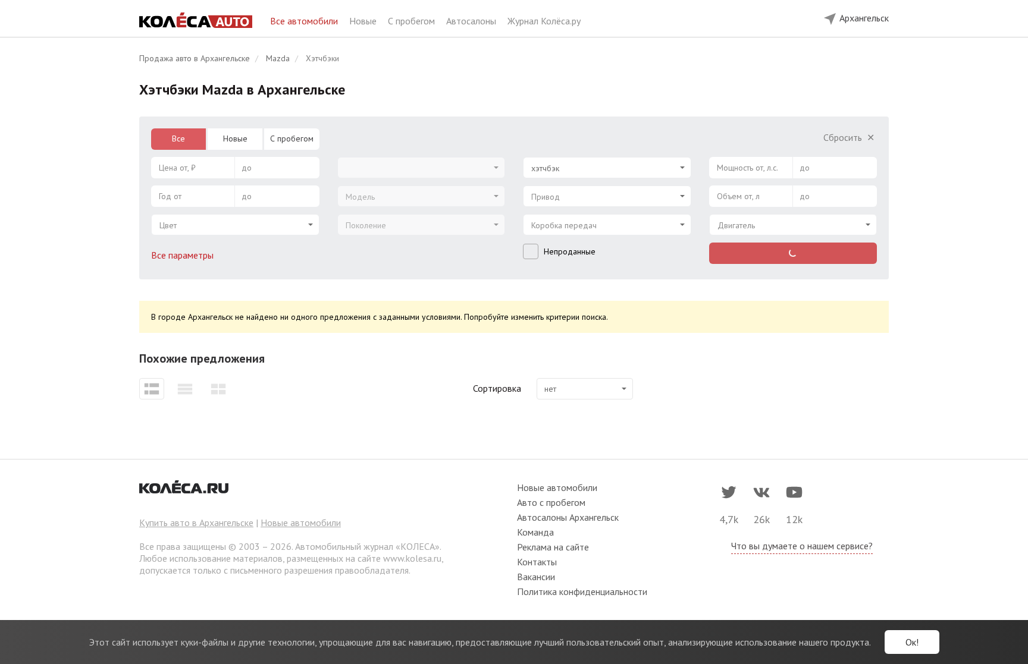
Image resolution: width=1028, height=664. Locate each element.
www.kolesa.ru (412, 558)
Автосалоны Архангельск (568, 517)
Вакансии (536, 577)
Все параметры (183, 255)
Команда (535, 532)
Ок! (912, 642)
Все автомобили (305, 21)
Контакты (537, 562)
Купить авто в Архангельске (196, 522)
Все (178, 138)
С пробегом (412, 21)
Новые (364, 21)
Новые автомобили (301, 522)
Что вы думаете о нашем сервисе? (802, 546)
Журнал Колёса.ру (544, 21)
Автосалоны (472, 21)
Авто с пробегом (551, 502)
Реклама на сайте (553, 547)
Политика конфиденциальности (582, 591)
